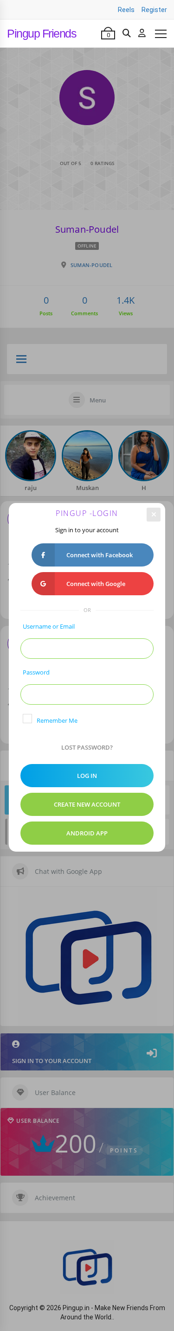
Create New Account (87, 804)
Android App (87, 833)
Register (154, 9)
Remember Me (57, 720)
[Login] (142, 33)
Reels (126, 9)
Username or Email (49, 626)
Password (36, 672)
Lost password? (87, 747)
